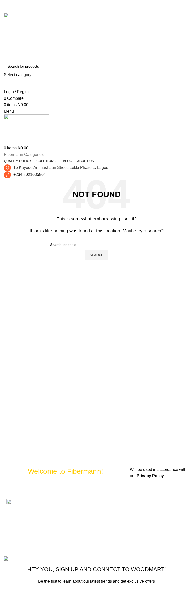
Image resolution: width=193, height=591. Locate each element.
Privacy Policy (150, 476)
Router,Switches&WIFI (116, 538)
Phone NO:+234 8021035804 (158, 532)
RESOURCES (110, 503)
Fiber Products (110, 512)
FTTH (103, 520)
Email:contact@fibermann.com (166, 543)
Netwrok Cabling (112, 529)
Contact (154, 503)
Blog (56, 529)
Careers (59, 520)
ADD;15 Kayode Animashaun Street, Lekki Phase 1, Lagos (166, 516)
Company (61, 503)
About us (60, 512)
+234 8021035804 (29, 174)
